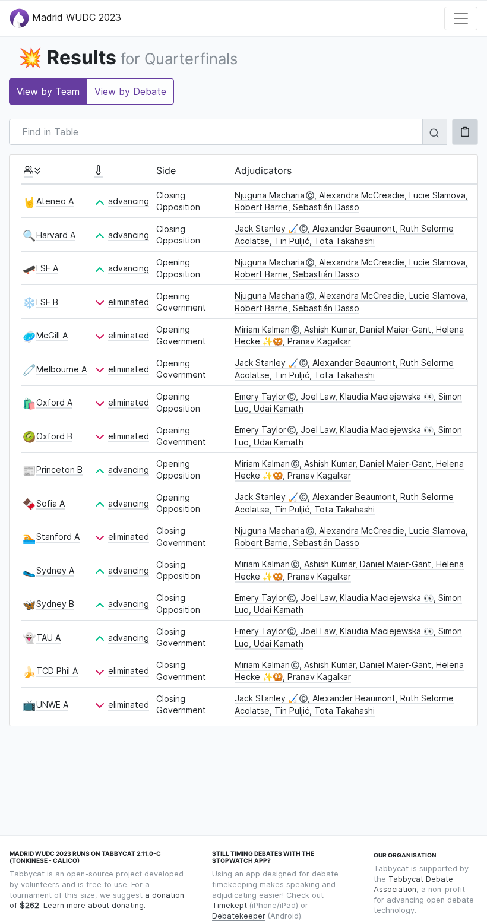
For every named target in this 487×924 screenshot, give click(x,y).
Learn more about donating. (94, 905)
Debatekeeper (238, 916)
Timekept (229, 905)
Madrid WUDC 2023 (75, 17)
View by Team (48, 91)
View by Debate (130, 91)
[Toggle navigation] (460, 18)
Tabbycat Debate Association (413, 884)
